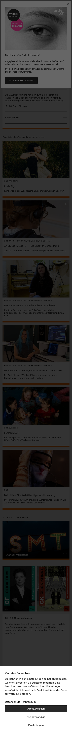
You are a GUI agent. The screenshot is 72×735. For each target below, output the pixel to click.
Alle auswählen (36, 708)
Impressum (29, 701)
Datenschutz (12, 701)
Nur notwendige (36, 716)
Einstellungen (36, 725)
